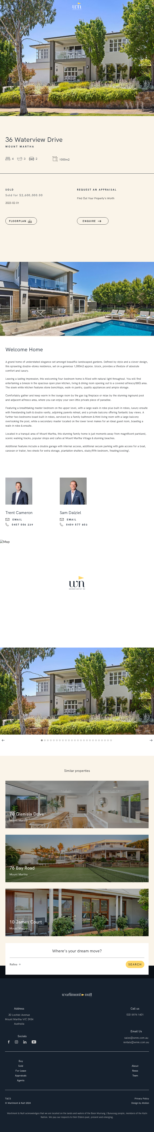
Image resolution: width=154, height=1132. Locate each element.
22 (105, 740)
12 (75, 740)
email (17, 519)
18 (93, 740)
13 (78, 740)
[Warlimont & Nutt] (76, 6)
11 (72, 740)
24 (111, 740)
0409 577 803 (77, 524)
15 (84, 740)
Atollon (145, 1103)
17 (90, 740)
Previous (3, 740)
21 (102, 740)
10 (69, 740)
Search (135, 964)
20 (99, 740)
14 (81, 740)
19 (96, 740)
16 (87, 740)
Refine (13, 964)
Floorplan (18, 221)
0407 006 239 (22, 524)
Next (151, 740)
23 (108, 740)
